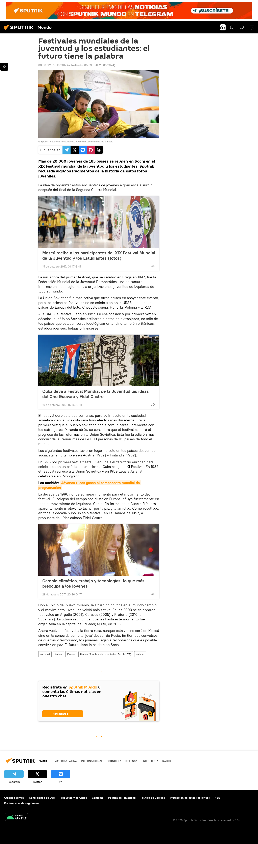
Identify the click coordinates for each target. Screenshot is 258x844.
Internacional (92, 761)
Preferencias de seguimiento (22, 803)
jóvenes (71, 654)
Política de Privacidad (122, 797)
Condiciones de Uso (42, 797)
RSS (217, 797)
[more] (153, 266)
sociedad (45, 654)
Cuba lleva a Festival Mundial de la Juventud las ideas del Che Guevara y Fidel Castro (95, 394)
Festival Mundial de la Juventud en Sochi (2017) (105, 654)
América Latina (66, 761)
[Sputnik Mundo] (19, 31)
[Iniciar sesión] (232, 27)
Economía (114, 761)
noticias (140, 654)
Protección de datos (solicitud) (190, 797)
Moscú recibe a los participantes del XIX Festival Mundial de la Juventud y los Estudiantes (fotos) (98, 255)
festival (58, 654)
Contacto (97, 797)
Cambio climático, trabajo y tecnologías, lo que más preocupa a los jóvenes (93, 583)
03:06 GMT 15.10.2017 (52, 65)
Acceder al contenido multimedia (95, 141)
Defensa (131, 761)
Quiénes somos (14, 797)
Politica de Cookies (152, 797)
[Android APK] (16, 817)
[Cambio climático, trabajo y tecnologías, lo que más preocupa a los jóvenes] (98, 550)
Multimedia (149, 761)
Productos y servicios (73, 797)
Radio (166, 761)
